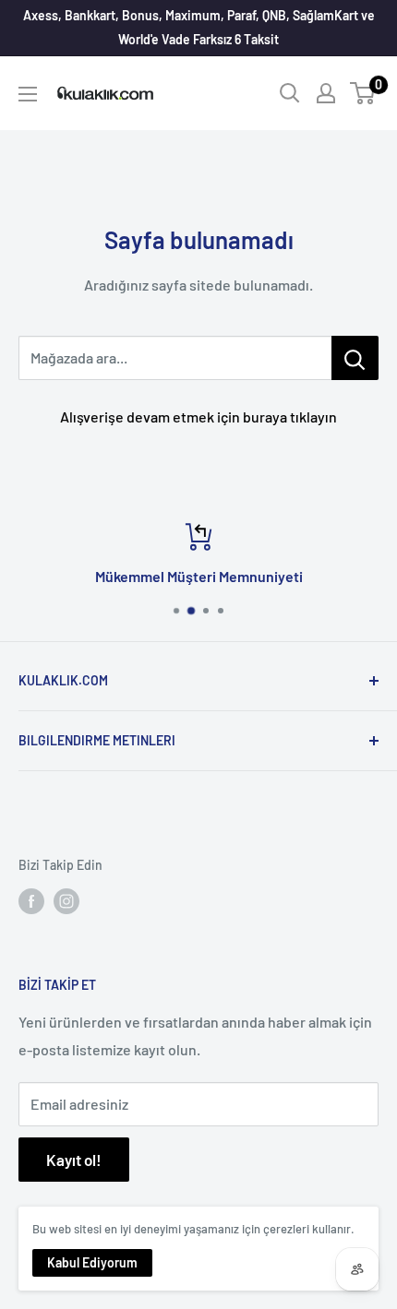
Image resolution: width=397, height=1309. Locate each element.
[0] (363, 93)
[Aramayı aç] (290, 93)
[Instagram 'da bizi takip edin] (66, 901)
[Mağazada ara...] (355, 358)
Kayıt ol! (74, 1159)
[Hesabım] (326, 93)
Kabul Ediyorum (92, 1262)
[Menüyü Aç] (27, 94)
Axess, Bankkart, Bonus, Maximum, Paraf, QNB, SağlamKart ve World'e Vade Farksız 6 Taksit (199, 27)
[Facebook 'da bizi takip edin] (31, 901)
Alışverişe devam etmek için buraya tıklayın (198, 416)
